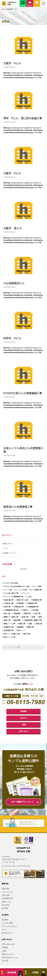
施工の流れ (6, 905)
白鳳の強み (6, 888)
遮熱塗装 (20, 627)
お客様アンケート (10, 553)
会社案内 (5, 919)
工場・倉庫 (6, 895)
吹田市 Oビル (12, 338)
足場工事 (39, 624)
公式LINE (23, 718)
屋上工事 (7, 613)
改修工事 (25, 617)
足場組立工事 (9, 627)
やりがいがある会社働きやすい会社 (17, 586)
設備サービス (6, 901)
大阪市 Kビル (12, 63)
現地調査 (23, 711)
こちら (30, 684)
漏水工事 (7, 620)
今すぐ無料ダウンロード (22, 802)
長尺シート (21, 630)
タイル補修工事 (36, 590)
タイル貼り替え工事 (11, 593)
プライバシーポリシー (10, 926)
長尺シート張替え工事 (12, 634)
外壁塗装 (20, 603)
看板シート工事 (9, 624)
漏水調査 (17, 620)
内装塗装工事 (37, 600)
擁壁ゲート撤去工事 (11, 617)
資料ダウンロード (8, 954)
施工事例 (5, 908)
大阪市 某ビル (12, 228)
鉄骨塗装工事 (9, 630)
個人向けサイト (7, 933)
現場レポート (8, 544)
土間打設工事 (9, 603)
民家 (33, 617)
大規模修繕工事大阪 (11, 610)
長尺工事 (27, 634)
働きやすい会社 (22, 600)
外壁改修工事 (19, 607)
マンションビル (7, 892)
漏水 (40, 617)
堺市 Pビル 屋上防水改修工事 (22, 118)
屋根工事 (27, 613)
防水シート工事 (9, 637)
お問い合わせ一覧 (8, 944)
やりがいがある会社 (11, 583)
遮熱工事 (30, 627)
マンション (26, 593)
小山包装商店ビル (14, 283)
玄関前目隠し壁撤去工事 (33, 620)
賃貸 (30, 624)
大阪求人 (25, 610)
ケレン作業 (37, 586)
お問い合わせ (23, 731)
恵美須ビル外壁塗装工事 (18, 506)
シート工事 (8, 590)
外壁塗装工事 (32, 603)
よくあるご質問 (7, 923)
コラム (5, 548)
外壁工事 (7, 607)
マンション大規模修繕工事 (13, 596)
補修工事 (22, 624)
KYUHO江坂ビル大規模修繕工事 (22, 393)
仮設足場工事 (9, 600)
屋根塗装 (17, 613)
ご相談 (23, 724)
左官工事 (37, 613)
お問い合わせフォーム (10, 957)
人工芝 (29, 596)
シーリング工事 (21, 590)
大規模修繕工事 (32, 607)
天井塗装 (35, 610)
